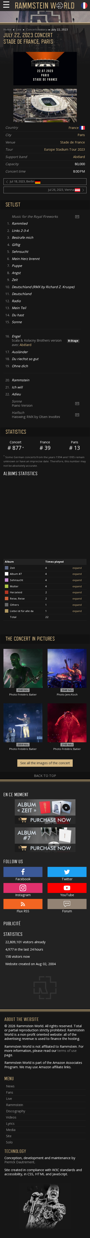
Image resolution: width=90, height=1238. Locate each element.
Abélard (79, 157)
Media (10, 1130)
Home (7, 29)
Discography (15, 1111)
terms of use (67, 1050)
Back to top (45, 775)
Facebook (22, 879)
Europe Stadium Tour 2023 (64, 149)
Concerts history (36, 29)
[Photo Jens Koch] (67, 668)
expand (77, 568)
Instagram (23, 895)
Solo (9, 1142)
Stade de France (72, 142)
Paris (81, 135)
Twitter (67, 879)
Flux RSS (23, 911)
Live (18, 29)
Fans (9, 1092)
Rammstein (14, 1105)
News (10, 1086)
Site (9, 1136)
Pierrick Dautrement (19, 1162)
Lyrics (10, 1123)
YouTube (67, 895)
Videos (11, 1117)
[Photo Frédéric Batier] (22, 668)
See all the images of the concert (45, 763)
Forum (67, 911)
